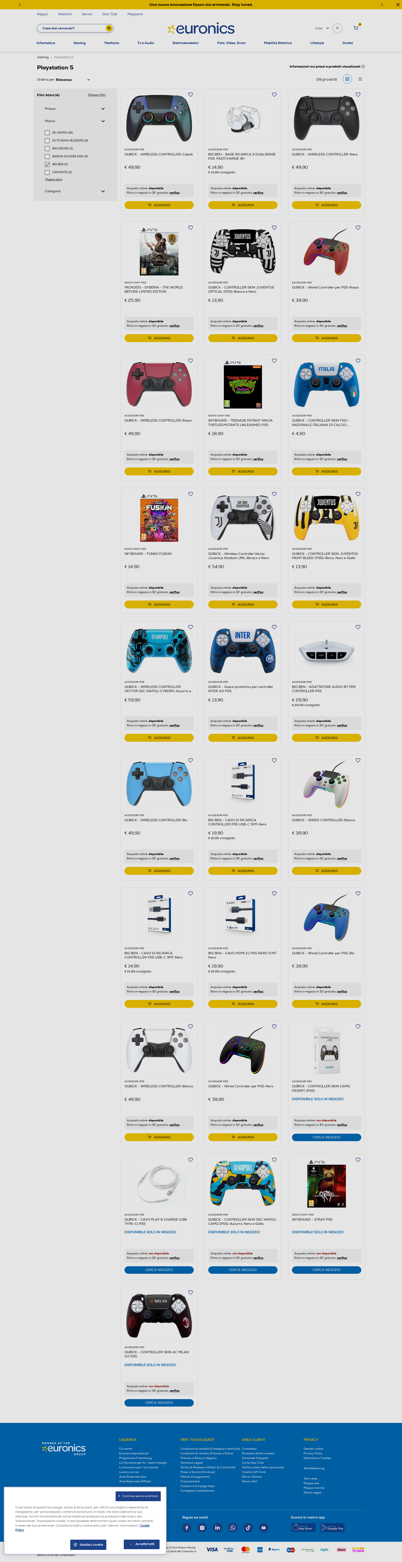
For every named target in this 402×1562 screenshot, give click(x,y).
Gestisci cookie (91, 1545)
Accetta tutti (144, 1544)
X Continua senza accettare (138, 1496)
